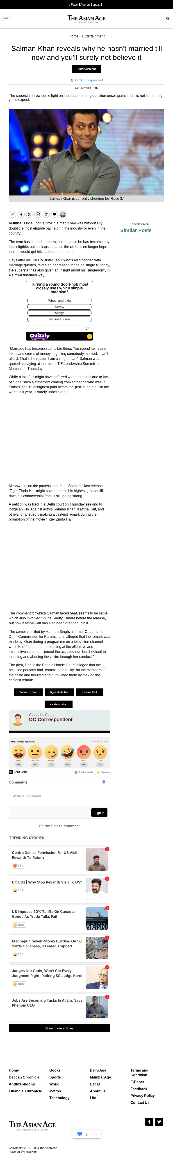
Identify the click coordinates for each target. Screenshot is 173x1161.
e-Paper (73, 4)
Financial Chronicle (25, 1091)
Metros (55, 1091)
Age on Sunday (90, 4)
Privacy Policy (142, 1096)
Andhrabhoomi (22, 1084)
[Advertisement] (59, 439)
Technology (59, 1098)
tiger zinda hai (59, 692)
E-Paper (137, 1082)
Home (14, 1070)
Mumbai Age (100, 1077)
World (54, 1084)
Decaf (95, 1084)
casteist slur (58, 704)
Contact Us (140, 1103)
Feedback (138, 1089)
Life (93, 1098)
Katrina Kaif (90, 692)
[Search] (168, 19)
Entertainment (86, 69)
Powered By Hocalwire (23, 1151)
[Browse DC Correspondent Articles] (18, 719)
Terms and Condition (139, 1072)
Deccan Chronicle (24, 1077)
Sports (55, 1077)
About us (98, 1091)
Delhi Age (98, 1070)
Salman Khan (28, 692)
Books (55, 1070)
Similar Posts (136, 230)
